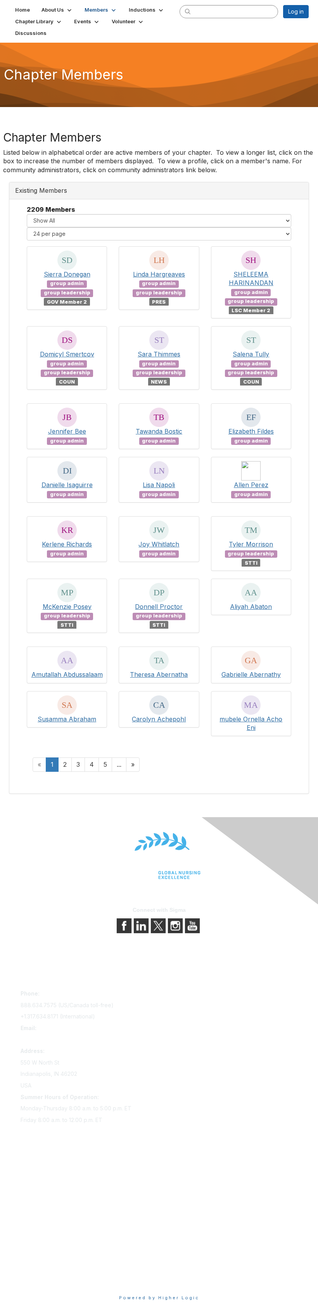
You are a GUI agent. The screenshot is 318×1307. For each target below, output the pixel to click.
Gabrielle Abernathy (251, 674)
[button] (57, 10)
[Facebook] (124, 925)
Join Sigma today (43, 1172)
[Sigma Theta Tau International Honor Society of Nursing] (159, 856)
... (119, 764)
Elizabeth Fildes (251, 431)
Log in (296, 11)
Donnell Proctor (159, 606)
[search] (188, 11)
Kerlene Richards (67, 544)
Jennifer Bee (67, 431)
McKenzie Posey (67, 606)
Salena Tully (251, 354)
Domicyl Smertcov (67, 354)
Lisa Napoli (159, 485)
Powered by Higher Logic (159, 1297)
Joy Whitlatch (158, 544)
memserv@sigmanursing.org (57, 1039)
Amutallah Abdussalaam (67, 674)
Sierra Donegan (67, 274)
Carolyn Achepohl (159, 719)
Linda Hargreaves (159, 274)
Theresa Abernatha (159, 674)
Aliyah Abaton (251, 606)
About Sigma (37, 1248)
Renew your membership (53, 1194)
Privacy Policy (39, 1259)
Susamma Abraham (67, 719)
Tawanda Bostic (159, 431)
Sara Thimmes (159, 354)
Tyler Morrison (251, 544)
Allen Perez (251, 485)
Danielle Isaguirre (67, 485)
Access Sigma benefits (50, 1183)
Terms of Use (38, 1270)
